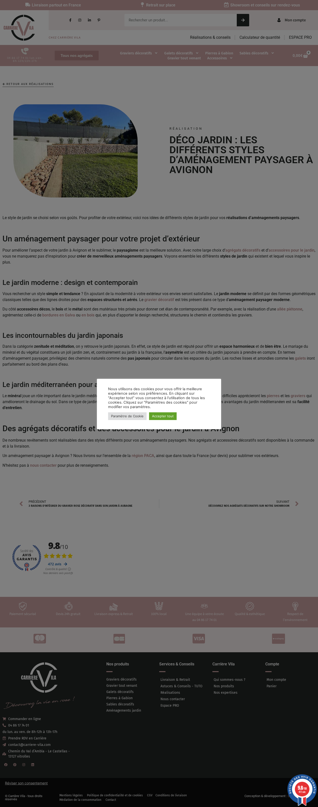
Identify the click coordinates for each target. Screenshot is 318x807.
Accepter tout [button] (163, 416)
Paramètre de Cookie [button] (127, 416)
